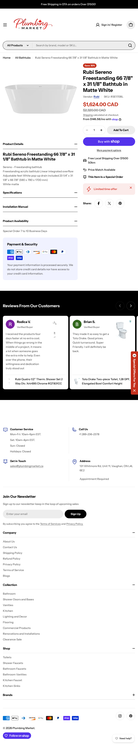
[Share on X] (109, 203)
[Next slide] (130, 306)
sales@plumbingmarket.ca (26, 466)
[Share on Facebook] (98, 203)
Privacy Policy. (74, 523)
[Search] (130, 45)
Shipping (88, 114)
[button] (134, 373)
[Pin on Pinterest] (120, 203)
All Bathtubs (23, 57)
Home (7, 57)
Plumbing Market (23, 728)
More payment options (109, 150)
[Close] (130, 187)
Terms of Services (50, 523)
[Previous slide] (120, 306)
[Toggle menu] (5, 25)
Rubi (96, 96)
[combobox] (69, 45)
